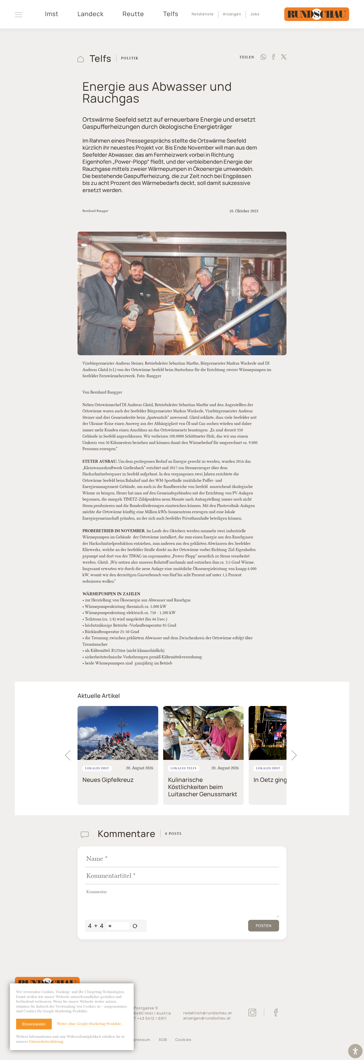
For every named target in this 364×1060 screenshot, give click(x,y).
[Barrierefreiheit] (355, 1052)
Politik (130, 58)
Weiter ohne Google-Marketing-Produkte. (89, 1024)
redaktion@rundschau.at (207, 1013)
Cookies (183, 1039)
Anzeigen (232, 14)
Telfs (170, 14)
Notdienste (203, 14)
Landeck (91, 14)
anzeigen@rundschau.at (207, 1018)
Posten (263, 925)
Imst (51, 14)
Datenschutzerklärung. (46, 1041)
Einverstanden (34, 1024)
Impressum (139, 1039)
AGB (163, 1039)
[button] (296, 755)
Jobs (255, 14)
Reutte (133, 14)
